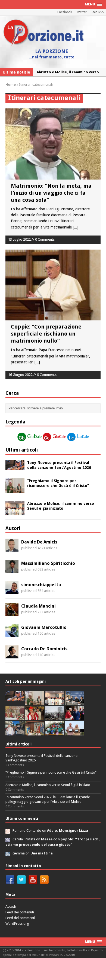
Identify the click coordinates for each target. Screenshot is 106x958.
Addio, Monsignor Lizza (67, 830)
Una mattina (41, 853)
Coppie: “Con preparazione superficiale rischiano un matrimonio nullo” (46, 333)
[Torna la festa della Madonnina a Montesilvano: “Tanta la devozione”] (14, 732)
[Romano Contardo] (7, 830)
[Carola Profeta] (7, 839)
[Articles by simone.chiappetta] (11, 591)
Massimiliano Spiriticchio (48, 563)
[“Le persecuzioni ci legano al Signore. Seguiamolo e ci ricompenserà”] (14, 717)
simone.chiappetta (41, 584)
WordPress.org (17, 923)
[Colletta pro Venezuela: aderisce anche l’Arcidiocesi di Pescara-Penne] (54, 717)
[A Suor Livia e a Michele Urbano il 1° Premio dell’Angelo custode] (74, 732)
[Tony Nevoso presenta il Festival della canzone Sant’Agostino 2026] (14, 467)
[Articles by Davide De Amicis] (11, 548)
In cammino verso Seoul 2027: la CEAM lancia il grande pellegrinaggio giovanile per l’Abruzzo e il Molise (47, 799)
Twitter (81, 12)
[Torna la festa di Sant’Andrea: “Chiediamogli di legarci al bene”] (34, 732)
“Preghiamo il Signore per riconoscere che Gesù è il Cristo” (50, 772)
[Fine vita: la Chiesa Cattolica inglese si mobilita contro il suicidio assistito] (74, 717)
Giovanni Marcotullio (44, 627)
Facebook (64, 12)
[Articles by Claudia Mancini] (11, 612)
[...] (75, 227)
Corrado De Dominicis (44, 648)
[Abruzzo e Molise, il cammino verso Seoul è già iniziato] (14, 512)
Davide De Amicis (39, 542)
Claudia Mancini (38, 606)
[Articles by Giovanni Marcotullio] (11, 634)
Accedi (10, 906)
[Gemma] (7, 853)
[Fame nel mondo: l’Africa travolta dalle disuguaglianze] (54, 732)
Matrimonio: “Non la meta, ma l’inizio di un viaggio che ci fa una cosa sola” (51, 193)
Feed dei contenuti (19, 912)
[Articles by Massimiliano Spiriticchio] (11, 570)
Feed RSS (97, 12)
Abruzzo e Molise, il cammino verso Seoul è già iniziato (47, 785)
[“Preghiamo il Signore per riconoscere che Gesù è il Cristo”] (14, 490)
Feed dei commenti (20, 918)
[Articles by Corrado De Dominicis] (11, 655)
